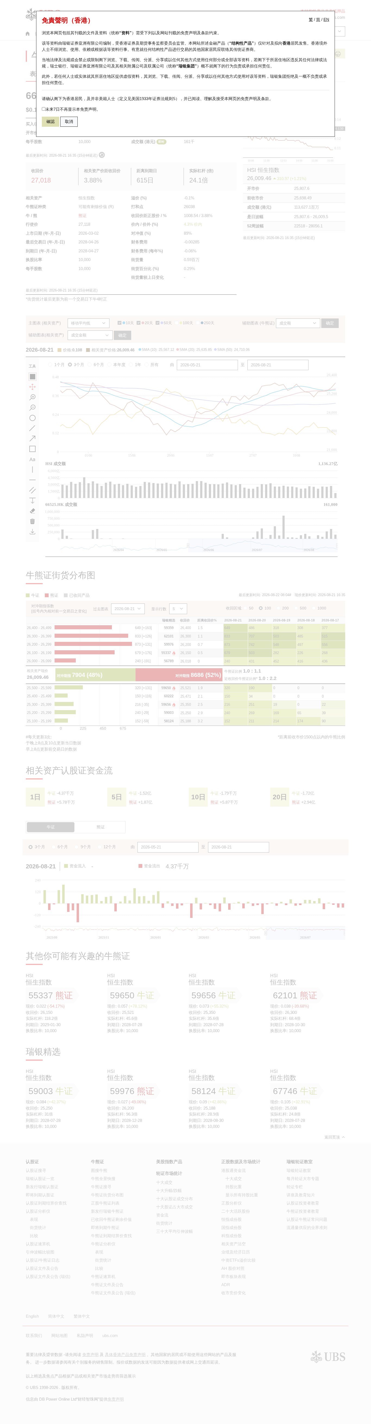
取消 (69, 121)
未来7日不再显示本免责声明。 (72, 109)
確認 (50, 121)
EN (326, 19)
